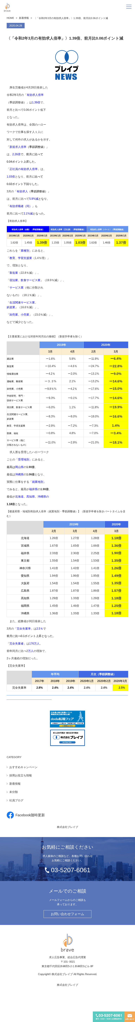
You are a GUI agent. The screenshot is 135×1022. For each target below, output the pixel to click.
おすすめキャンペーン (23, 767)
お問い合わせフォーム (67, 914)
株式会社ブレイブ (67, 826)
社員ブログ (16, 800)
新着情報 (24, 18)
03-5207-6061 (70, 870)
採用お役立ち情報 (20, 775)
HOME (10, 18)
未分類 (13, 791)
